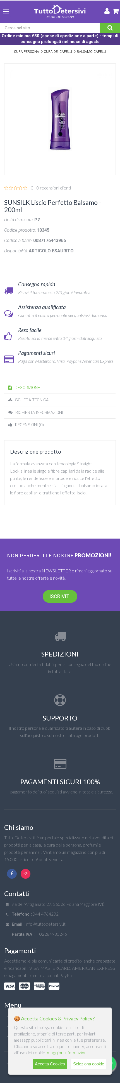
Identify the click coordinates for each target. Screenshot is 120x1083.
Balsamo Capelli (91, 52)
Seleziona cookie (88, 1063)
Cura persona (26, 52)
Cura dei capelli (58, 52)
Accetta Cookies (50, 1063)
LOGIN (107, 12)
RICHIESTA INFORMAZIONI (39, 412)
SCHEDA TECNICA (32, 399)
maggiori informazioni (67, 1052)
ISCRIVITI (60, 596)
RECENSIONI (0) (29, 424)
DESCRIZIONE (27, 387)
